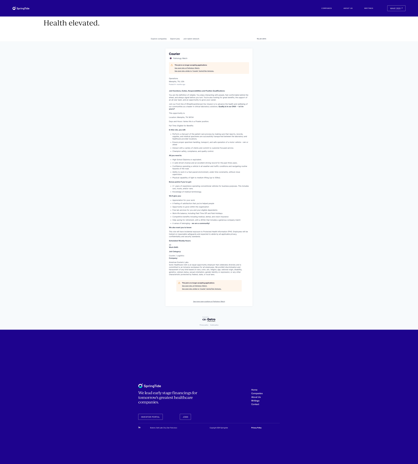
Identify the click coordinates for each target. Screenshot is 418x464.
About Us (348, 8)
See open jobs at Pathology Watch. (187, 68)
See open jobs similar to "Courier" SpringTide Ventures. (194, 71)
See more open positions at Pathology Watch (209, 301)
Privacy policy (204, 325)
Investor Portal (150, 416)
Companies (326, 8)
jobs (175, 39)
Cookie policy (214, 325)
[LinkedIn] (139, 427)
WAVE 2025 (395, 8)
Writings (368, 8)
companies (159, 39)
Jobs (185, 416)
